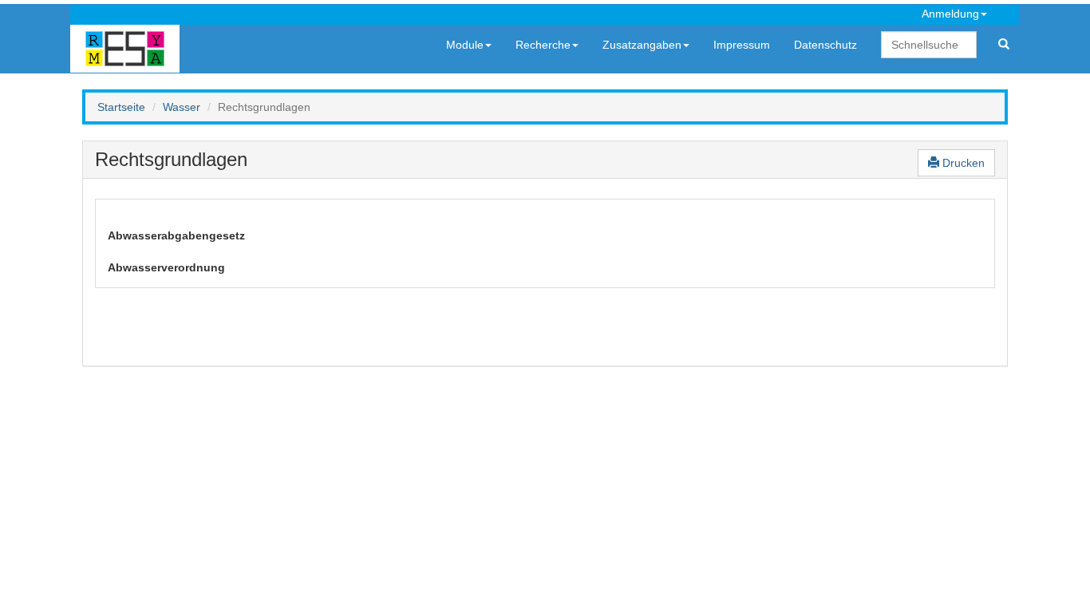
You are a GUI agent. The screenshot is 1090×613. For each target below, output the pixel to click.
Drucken (962, 162)
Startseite (121, 107)
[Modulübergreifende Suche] (1004, 44)
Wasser (181, 107)
